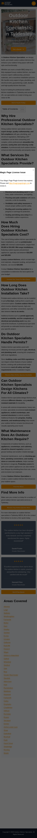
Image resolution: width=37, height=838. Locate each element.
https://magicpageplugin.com (19, 183)
